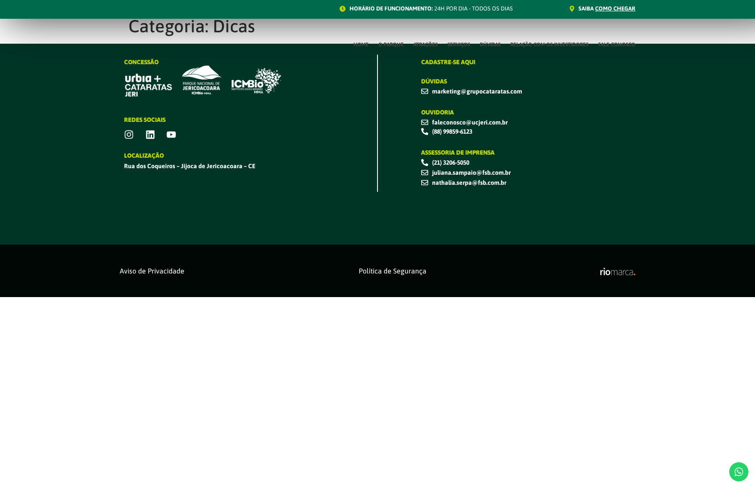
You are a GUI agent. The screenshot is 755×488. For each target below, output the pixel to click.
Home (361, 45)
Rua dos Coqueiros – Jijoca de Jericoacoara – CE (190, 166)
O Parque (391, 45)
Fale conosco (616, 45)
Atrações (425, 45)
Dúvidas (490, 45)
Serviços (458, 45)
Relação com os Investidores (549, 45)
